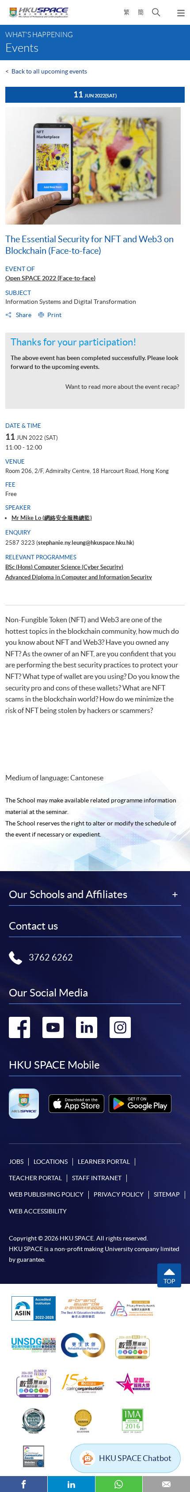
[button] (156, 12)
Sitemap (167, 1194)
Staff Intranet (97, 1178)
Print (54, 314)
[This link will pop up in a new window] (76, 1103)
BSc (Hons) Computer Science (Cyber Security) (64, 567)
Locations (51, 1161)
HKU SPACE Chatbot (135, 1458)
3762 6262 (51, 957)
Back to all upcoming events (49, 71)
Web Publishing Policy (46, 1194)
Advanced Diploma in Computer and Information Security (78, 577)
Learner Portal (104, 1161)
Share (23, 314)
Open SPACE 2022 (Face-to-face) (50, 278)
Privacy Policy (119, 1194)
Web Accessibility (38, 1211)
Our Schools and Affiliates (68, 894)
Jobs (16, 1161)
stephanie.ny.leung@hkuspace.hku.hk (85, 542)
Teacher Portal (35, 1178)
